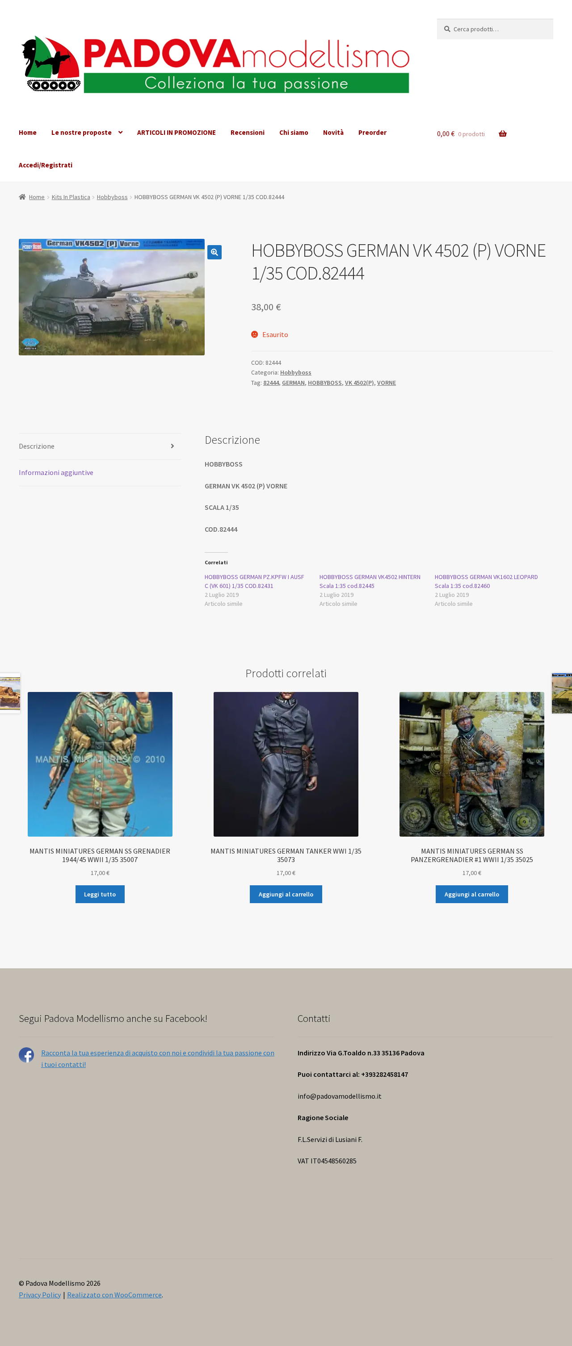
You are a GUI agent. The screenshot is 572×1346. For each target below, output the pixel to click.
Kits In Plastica (71, 197)
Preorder (372, 132)
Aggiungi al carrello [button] (286, 894)
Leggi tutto (100, 894)
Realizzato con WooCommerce (114, 1294)
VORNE (386, 383)
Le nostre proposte (81, 132)
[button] (214, 252)
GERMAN (293, 383)
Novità (333, 132)
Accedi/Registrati (45, 165)
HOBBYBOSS (325, 383)
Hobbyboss (112, 197)
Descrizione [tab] (37, 446)
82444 (271, 383)
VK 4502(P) (359, 383)
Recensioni (248, 132)
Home (28, 132)
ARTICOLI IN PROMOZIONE (176, 132)
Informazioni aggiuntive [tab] (56, 472)
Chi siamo (293, 132)
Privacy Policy (40, 1294)
